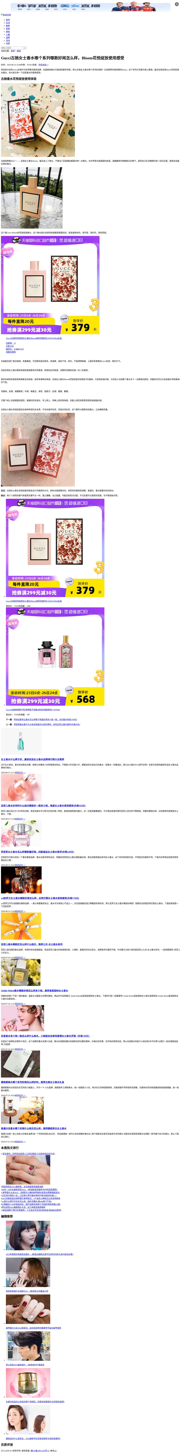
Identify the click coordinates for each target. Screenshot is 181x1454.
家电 (8, 29)
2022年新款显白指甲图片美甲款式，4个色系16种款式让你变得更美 (31, 1198)
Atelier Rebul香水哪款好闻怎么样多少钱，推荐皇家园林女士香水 (34, 990)
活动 (8, 40)
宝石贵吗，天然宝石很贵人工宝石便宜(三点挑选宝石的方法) (28, 1154)
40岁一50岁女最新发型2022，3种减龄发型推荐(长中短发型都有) (29, 1190)
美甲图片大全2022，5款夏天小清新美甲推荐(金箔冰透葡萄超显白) (31, 1193)
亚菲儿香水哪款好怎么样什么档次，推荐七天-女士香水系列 (32, 944)
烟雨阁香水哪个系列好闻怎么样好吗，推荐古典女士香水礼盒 (32, 1082)
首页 (8, 20)
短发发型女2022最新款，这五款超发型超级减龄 (22, 1187)
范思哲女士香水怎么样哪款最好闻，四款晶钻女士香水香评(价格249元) (37, 852)
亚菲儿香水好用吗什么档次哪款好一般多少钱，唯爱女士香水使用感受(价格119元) (43, 805)
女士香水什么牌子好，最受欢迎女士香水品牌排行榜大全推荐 (32, 759)
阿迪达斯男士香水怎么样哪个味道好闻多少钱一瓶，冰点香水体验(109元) (45, 720)
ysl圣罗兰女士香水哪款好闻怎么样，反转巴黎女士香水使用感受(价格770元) (40, 898)
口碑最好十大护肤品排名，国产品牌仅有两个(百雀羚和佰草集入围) (31, 1204)
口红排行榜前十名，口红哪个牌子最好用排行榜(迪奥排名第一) (29, 1195)
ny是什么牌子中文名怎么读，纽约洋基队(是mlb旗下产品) (26, 1201)
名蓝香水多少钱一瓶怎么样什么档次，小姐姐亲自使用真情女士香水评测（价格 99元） (46, 1036)
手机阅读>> (43, 65)
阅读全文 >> (20, 773)
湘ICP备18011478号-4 (40, 1451)
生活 (8, 23)
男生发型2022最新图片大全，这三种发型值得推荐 (23, 1207)
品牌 (8, 37)
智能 (8, 26)
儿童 (8, 35)
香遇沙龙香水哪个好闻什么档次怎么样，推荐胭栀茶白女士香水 (33, 1128)
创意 (8, 43)
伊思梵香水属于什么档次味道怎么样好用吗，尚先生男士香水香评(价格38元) (47, 724)
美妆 (8, 32)
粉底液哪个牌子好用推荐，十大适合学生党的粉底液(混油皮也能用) (32, 1210)
